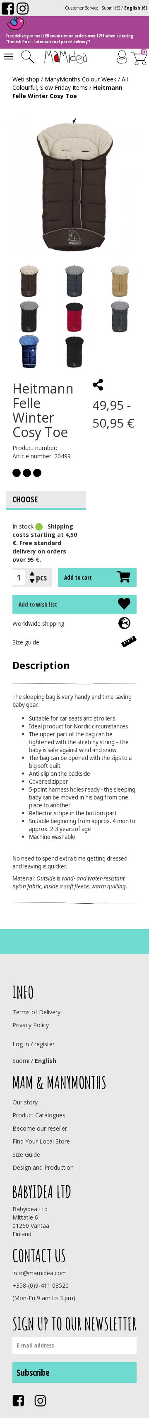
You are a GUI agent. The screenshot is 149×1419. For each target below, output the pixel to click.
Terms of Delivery (36, 1012)
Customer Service (81, 8)
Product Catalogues (38, 1115)
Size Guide (26, 1154)
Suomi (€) (110, 8)
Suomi (20, 1061)
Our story (25, 1102)
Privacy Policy (30, 1025)
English (45, 1061)
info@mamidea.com (39, 1273)
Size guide (25, 642)
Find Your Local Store (41, 1141)
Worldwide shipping (38, 623)
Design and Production (43, 1167)
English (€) (135, 8)
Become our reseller (39, 1128)
